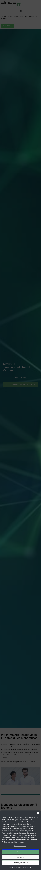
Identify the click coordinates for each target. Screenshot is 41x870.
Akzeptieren (20, 852)
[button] (38, 813)
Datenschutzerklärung (16, 867)
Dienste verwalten (20, 846)
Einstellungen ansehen (20, 863)
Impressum (29, 867)
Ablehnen (20, 857)
